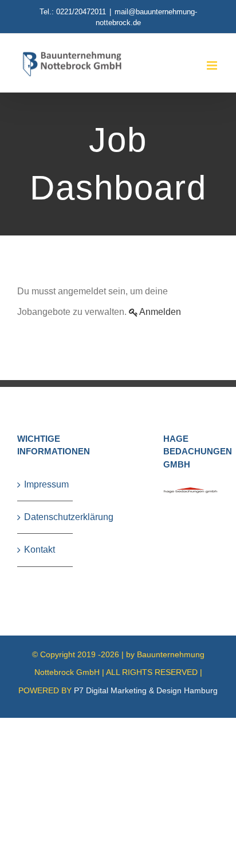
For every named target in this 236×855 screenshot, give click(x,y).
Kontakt (39, 549)
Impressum (45, 484)
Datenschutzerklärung (45, 517)
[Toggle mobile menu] (213, 65)
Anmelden (160, 312)
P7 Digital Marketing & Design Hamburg (146, 690)
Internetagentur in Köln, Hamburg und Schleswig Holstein (76, 724)
